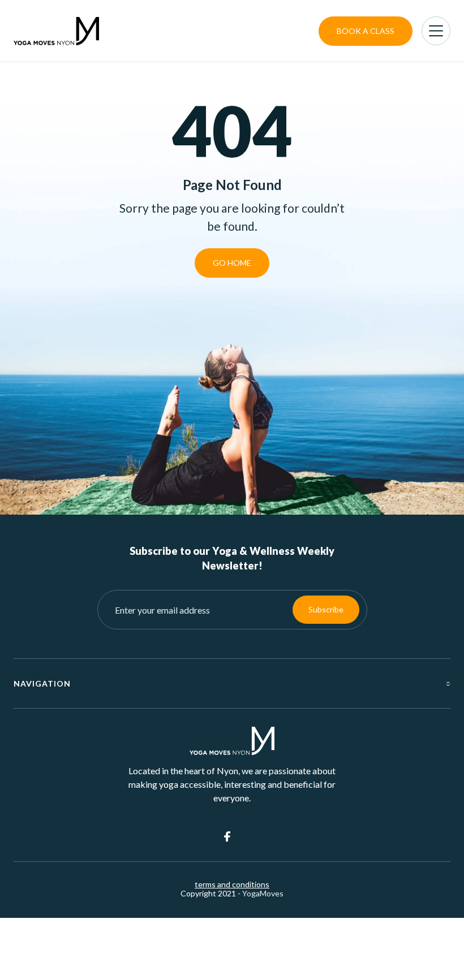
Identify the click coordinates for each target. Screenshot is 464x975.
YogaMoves (262, 893)
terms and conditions (232, 884)
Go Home (232, 263)
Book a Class (365, 31)
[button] (436, 30)
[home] (56, 31)
